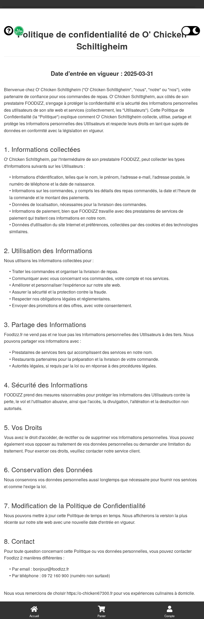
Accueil (34, 616)
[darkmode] (190, 30)
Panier (101, 616)
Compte (169, 616)
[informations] (8, 30)
